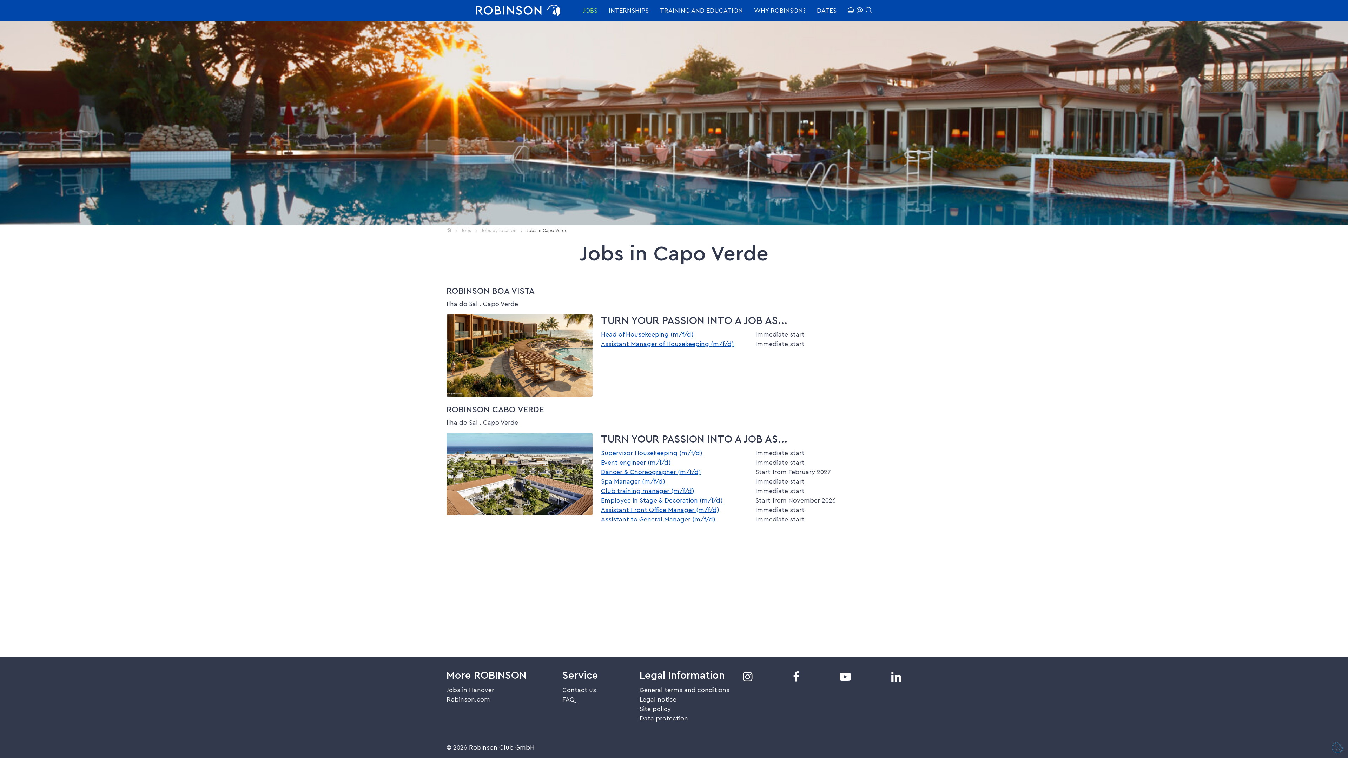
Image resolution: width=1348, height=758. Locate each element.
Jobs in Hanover (470, 690)
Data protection (664, 718)
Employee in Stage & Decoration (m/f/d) (662, 500)
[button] (860, 10)
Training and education (701, 10)
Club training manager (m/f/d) (647, 491)
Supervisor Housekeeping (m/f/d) (651, 453)
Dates (827, 10)
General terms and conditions (684, 690)
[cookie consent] (1337, 748)
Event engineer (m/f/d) (636, 462)
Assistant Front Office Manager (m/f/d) (660, 510)
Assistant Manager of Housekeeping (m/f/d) (667, 344)
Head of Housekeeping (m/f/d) (647, 334)
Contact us (579, 690)
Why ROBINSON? (780, 10)
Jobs (590, 10)
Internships (629, 10)
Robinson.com (468, 699)
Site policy (655, 709)
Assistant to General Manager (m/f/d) (658, 519)
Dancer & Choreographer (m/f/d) (651, 472)
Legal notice (658, 699)
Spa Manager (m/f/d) (633, 481)
